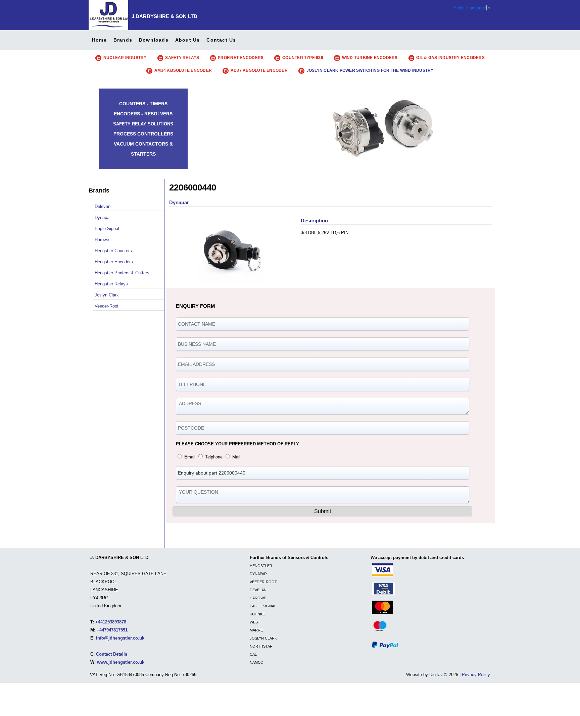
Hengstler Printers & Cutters (122, 272)
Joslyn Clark (107, 294)
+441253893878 (110, 621)
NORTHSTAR (261, 646)
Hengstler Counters (113, 250)
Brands (122, 40)
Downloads (153, 40)
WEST (255, 622)
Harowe (102, 239)
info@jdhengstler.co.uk (120, 638)
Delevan (102, 206)
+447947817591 (112, 629)
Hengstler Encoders (114, 261)
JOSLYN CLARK (263, 638)
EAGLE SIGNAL (263, 606)
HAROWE (258, 598)
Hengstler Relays (111, 283)
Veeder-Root (106, 306)
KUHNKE (257, 614)
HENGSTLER (261, 566)
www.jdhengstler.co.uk (120, 662)
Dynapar (103, 217)
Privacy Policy (476, 674)
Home (99, 40)
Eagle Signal (107, 228)
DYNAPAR (258, 574)
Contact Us (221, 40)
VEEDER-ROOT (263, 582)
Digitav (436, 674)
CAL (253, 654)
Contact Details (111, 654)
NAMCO (256, 662)
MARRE (256, 630)
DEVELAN (258, 590)
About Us (187, 40)
